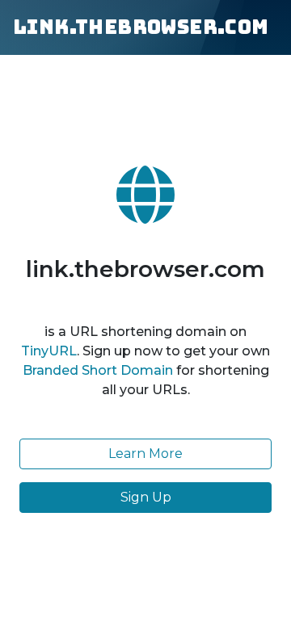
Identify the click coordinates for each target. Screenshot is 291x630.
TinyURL (49, 351)
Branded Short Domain (98, 370)
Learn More (145, 453)
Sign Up (145, 497)
